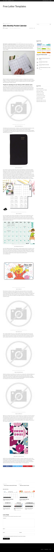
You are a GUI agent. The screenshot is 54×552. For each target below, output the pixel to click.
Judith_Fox (6, 28)
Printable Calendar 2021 (7, 23)
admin (4, 500)
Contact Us (6, 0)
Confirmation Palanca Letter (40, 94)
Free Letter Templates (14, 6)
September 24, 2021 (8, 500)
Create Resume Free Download (40, 97)
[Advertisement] (27, 16)
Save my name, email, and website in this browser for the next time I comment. (15, 536)
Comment (4, 518)
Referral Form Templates (39, 98)
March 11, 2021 (12, 28)
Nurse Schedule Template (39, 88)
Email (4, 532)
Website (20, 532)
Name (4, 528)
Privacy (13, 0)
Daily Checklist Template (39, 91)
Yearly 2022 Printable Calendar (41, 54)
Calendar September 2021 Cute (24, 499)
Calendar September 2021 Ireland (8, 499)
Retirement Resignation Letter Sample (44, 64)
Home (3, 0)
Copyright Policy (10, 0)
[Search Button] (50, 24)
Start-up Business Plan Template (40, 95)
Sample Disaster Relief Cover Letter (41, 101)
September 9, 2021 (24, 500)
